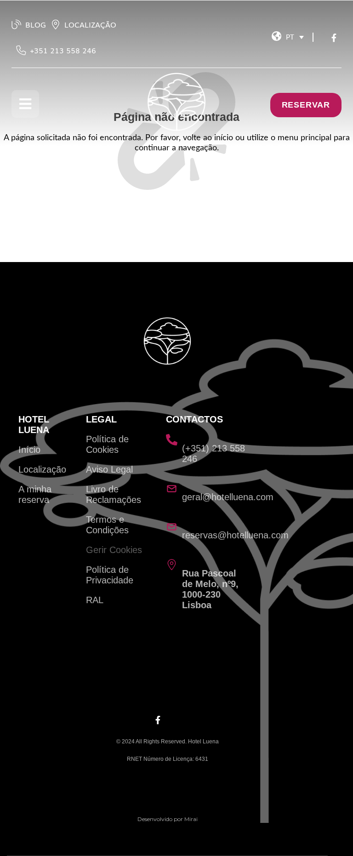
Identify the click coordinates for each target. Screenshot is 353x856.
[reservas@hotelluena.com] (171, 526)
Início (29, 450)
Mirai (191, 819)
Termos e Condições (107, 524)
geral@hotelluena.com (227, 497)
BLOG (35, 24)
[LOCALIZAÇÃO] (56, 24)
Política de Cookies (107, 444)
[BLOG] (16, 24)
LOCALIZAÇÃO (90, 24)
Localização (42, 469)
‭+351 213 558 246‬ (63, 50)
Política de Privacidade (109, 575)
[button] (294, 37)
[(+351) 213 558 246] (171, 439)
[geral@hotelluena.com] (171, 488)
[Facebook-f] (336, 40)
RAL (94, 600)
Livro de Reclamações (113, 494)
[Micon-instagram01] (324, 40)
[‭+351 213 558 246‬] (21, 50)
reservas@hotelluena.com (235, 535)
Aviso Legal (109, 469)
